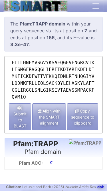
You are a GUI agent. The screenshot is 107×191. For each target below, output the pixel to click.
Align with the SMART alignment (49, 117)
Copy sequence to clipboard (82, 117)
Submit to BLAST (20, 119)
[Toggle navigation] (96, 6)
